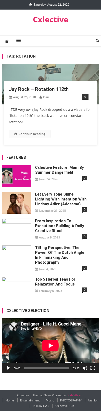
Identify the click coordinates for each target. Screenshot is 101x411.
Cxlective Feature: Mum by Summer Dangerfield (59, 170)
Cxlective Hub (64, 406)
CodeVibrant (74, 395)
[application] (50, 345)
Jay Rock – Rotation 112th (39, 89)
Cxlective (50, 19)
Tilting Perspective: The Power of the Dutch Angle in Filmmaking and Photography (59, 255)
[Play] (8, 368)
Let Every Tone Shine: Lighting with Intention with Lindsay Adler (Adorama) (61, 199)
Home (10, 400)
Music (50, 400)
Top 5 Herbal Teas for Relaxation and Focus (55, 281)
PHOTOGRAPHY (71, 400)
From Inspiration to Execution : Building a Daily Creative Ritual (59, 226)
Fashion (93, 400)
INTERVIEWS (41, 406)
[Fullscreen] (92, 368)
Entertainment (30, 400)
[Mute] (84, 368)
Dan (46, 97)
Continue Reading (32, 134)
